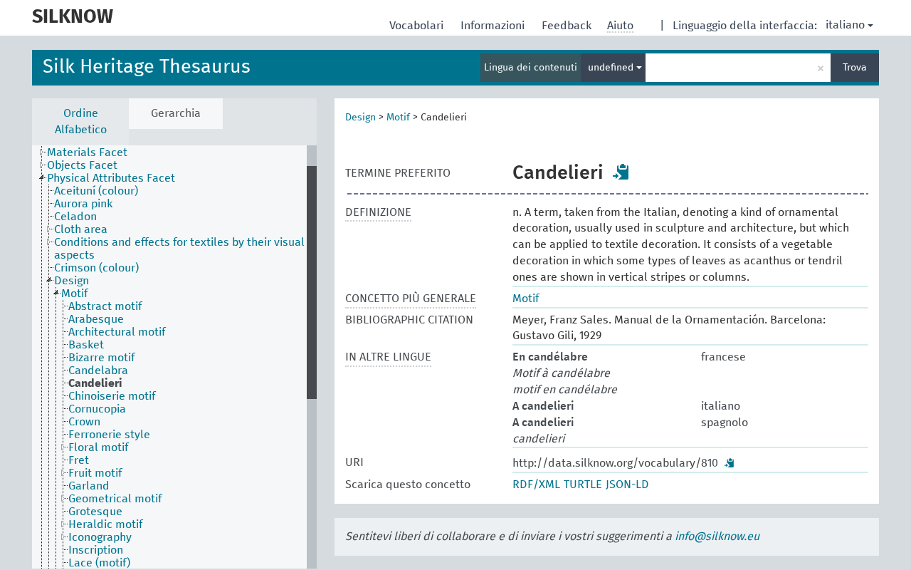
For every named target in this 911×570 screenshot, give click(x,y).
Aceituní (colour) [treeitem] (96, 191)
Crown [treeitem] (84, 422)
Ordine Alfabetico (81, 121)
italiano (845, 25)
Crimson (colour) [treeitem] (96, 268)
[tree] (174, 357)
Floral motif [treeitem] (98, 447)
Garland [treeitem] (89, 486)
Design (360, 118)
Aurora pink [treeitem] (83, 203)
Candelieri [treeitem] (95, 383)
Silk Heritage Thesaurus (147, 67)
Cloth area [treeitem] (80, 229)
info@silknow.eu (717, 536)
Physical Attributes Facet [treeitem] (111, 178)
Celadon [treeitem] (75, 216)
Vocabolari (417, 25)
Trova (855, 68)
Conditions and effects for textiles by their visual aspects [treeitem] (179, 249)
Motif (398, 118)
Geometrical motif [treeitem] (115, 498)
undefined (612, 68)
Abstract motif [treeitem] (105, 306)
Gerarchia (176, 113)
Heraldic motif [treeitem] (105, 524)
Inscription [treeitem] (95, 550)
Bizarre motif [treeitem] (101, 357)
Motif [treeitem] (74, 293)
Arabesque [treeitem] (96, 319)
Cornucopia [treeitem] (97, 409)
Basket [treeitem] (86, 345)
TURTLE (583, 484)
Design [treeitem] (71, 280)
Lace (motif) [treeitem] (99, 563)
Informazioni (493, 25)
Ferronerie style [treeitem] (109, 434)
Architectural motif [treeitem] (116, 332)
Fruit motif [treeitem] (95, 473)
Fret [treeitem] (78, 460)
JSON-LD (627, 484)
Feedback (568, 25)
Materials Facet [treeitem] (87, 152)
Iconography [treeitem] (100, 537)
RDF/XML (536, 484)
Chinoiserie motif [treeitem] (111, 396)
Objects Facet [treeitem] (82, 165)
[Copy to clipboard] (621, 171)
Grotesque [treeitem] (95, 511)
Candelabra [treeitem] (98, 370)
